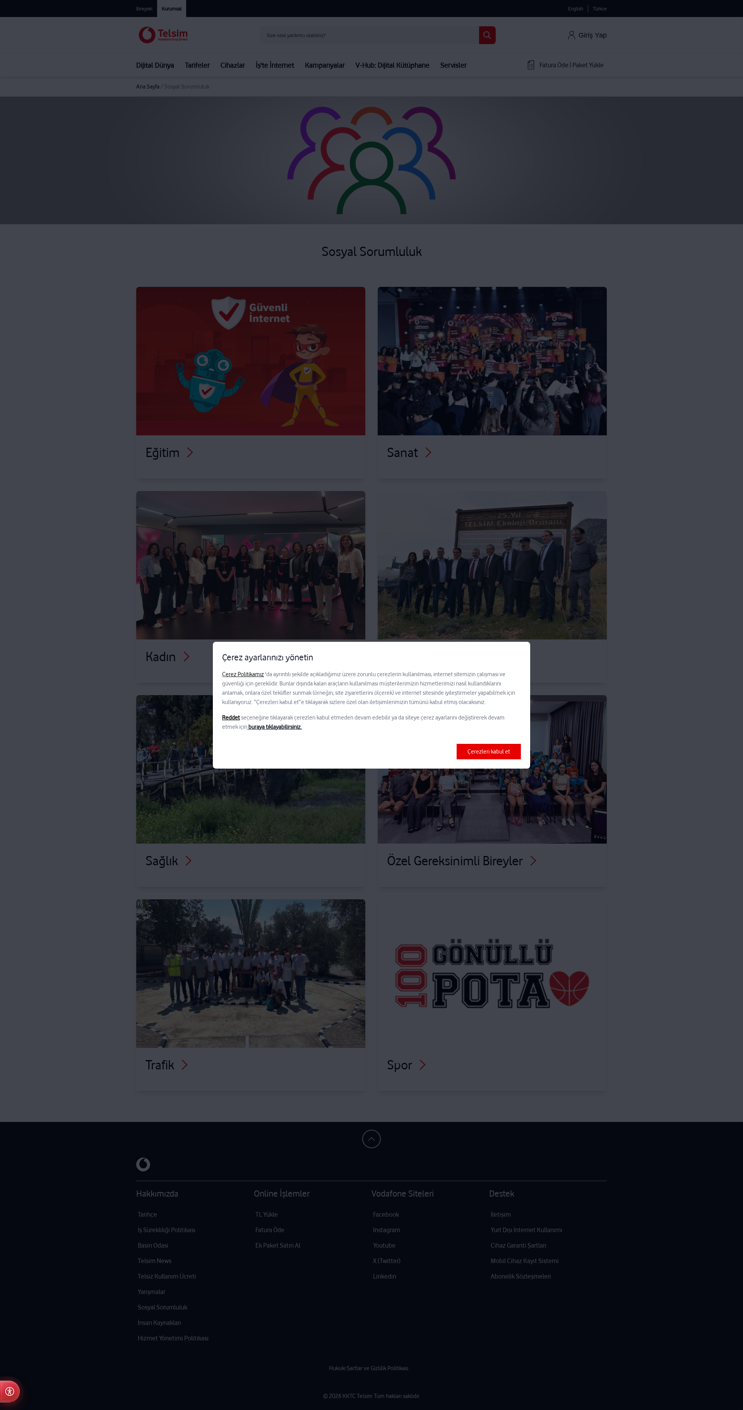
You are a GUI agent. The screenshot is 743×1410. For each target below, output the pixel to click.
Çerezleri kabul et (488, 751)
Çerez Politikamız (243, 674)
